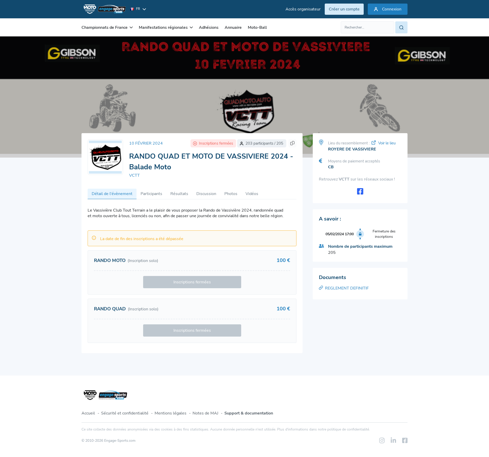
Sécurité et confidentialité (124, 413)
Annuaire (233, 27)
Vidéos (252, 194)
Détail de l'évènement (112, 194)
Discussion (206, 194)
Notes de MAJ (205, 413)
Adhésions (209, 27)
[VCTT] (105, 157)
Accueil (88, 413)
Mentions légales (170, 413)
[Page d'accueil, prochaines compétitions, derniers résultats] (104, 9)
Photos (230, 194)
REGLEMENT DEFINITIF (347, 288)
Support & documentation (248, 413)
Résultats (179, 194)
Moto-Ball (257, 27)
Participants (151, 194)
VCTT (134, 175)
